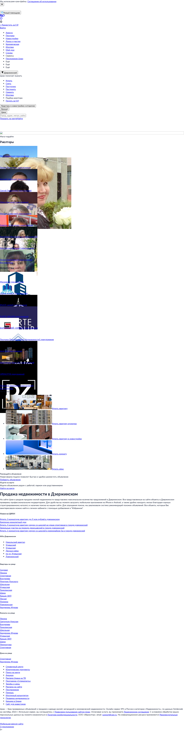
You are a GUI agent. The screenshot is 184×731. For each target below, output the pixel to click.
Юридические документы (18, 669)
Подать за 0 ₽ (12, 100)
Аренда (9, 32)
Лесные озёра (12, 550)
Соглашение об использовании (41, 1)
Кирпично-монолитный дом (13, 522)
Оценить (10, 92)
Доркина (4, 601)
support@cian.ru (109, 714)
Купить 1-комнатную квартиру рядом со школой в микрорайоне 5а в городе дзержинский (42, 530)
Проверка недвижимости (17, 698)
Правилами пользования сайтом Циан (72, 711)
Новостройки (12, 38)
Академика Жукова (9, 607)
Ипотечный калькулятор (17, 695)
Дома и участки (13, 41)
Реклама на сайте (14, 686)
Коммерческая (12, 44)
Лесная (3, 598)
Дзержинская (6, 604)
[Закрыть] (2, 4)
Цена (3, 112)
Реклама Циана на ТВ (16, 678)
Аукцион (10, 675)
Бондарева (5, 578)
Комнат (4, 109)
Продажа (10, 35)
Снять (8, 83)
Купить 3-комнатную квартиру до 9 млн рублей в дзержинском (30, 519)
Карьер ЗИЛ (5, 595)
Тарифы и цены (13, 683)
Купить (9, 80)
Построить (11, 89)
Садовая (4, 570)
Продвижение (12, 689)
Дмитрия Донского (9, 581)
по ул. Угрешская (14, 553)
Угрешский (11, 545)
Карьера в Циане (13, 701)
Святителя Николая (9, 621)
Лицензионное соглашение (136, 711)
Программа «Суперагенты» (18, 681)
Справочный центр (14, 666)
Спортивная (5, 575)
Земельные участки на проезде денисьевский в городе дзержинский (32, 527)
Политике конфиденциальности (62, 714)
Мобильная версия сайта (11, 723)
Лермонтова (6, 644)
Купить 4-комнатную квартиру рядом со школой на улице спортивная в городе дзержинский (44, 525)
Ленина (3, 572)
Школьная (5, 584)
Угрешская (11, 547)
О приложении (7, 726)
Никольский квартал (15, 542)
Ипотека (10, 47)
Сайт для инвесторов (16, 704)
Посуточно (11, 86)
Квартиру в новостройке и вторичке (18, 105)
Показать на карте (8, 118)
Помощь (10, 692)
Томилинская (6, 590)
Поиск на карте (13, 672)
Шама (3, 593)
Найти (20, 118)
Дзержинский (12, 556)
